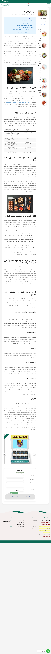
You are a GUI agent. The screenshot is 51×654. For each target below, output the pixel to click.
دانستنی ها (44, 21)
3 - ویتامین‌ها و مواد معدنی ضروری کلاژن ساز (25, 25)
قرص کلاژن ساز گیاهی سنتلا (25, 102)
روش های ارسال (21, 522)
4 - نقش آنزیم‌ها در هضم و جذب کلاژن (26, 27)
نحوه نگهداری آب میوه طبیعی (39, 80)
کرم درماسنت (8, 102)
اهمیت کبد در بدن (40, 103)
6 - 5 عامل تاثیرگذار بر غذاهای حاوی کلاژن (25, 32)
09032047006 (6, 1)
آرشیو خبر (35, 526)
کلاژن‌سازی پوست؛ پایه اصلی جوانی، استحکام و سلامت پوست (39, 67)
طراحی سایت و (22, 541)
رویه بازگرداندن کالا (21, 524)
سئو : (18, 541)
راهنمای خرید (22, 520)
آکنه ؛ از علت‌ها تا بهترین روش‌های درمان (39, 45)
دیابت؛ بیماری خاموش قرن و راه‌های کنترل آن (39, 55)
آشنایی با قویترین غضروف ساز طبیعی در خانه (39, 95)
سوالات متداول (34, 528)
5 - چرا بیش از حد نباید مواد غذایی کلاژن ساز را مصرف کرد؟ (22, 29)
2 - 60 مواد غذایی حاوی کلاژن (28, 23)
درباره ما (35, 522)
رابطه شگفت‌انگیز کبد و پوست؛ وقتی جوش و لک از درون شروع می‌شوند (39, 34)
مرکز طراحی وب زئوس (13, 541)
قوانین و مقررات (21, 526)
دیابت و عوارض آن (39, 86)
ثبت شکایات (34, 524)
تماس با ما (35, 520)
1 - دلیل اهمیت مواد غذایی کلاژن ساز (26, 20)
